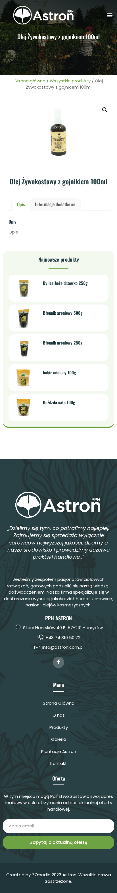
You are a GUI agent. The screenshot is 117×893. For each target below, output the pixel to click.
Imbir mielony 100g (59, 372)
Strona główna (29, 81)
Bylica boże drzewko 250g (65, 283)
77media (41, 875)
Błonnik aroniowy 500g (62, 313)
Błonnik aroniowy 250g (62, 342)
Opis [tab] (21, 204)
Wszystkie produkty (70, 81)
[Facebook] (58, 662)
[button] (109, 15)
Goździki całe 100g (59, 402)
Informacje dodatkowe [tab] (55, 204)
